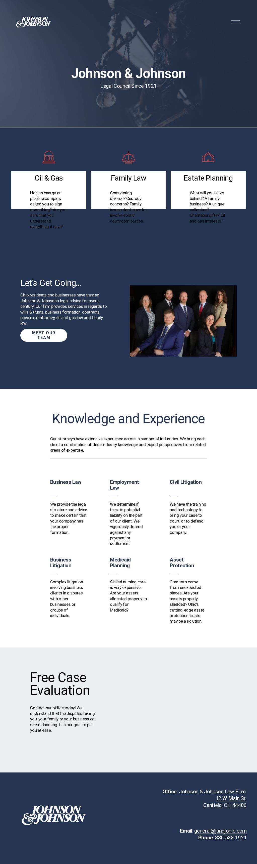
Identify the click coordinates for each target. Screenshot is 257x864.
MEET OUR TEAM (43, 335)
